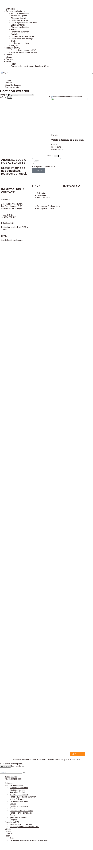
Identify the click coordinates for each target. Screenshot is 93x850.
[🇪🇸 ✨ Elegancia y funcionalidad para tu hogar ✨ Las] (70, 306)
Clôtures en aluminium (20, 27)
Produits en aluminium (15, 11)
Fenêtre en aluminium (20, 32)
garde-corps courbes (20, 43)
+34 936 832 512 (8, 217)
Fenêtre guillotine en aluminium (24, 22)
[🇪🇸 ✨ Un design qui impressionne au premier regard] (85, 334)
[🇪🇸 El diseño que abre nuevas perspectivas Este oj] (70, 613)
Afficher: (4, 97)
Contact (9, 59)
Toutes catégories (19, 16)
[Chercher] (24, 772)
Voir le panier (5, 766)
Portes (14, 29)
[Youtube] (66, 170)
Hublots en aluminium (20, 20)
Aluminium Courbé (18, 18)
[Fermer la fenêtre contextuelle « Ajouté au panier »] (23, 766)
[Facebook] (66, 161)
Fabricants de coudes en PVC (23, 50)
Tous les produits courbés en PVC (25, 52)
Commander (16, 766)
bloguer (9, 57)
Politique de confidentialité (43, 166)
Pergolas (15, 45)
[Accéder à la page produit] (69, 115)
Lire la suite (56, 147)
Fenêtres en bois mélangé (22, 39)
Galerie (9, 55)
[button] (1, 770)
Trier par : (4, 95)
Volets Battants (18, 25)
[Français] (4, 73)
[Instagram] (66, 179)
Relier (8, 61)
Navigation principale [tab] (13, 779)
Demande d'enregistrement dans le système (30, 66)
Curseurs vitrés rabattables (22, 36)
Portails (14, 34)
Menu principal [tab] (11, 776)
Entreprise (10, 9)
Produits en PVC (13, 48)
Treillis (13, 41)
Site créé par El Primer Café (68, 759)
